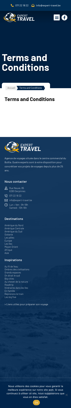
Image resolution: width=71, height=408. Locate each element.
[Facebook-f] (64, 17)
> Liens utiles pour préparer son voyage (26, 304)
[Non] (66, 395)
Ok (36, 402)
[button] (57, 17)
